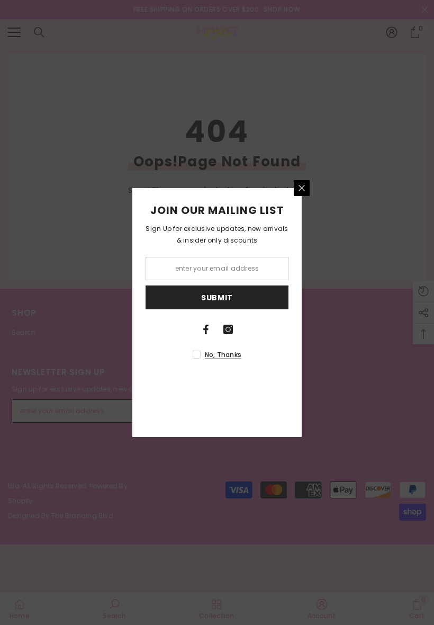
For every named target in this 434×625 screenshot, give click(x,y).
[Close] (302, 188)
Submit (217, 297)
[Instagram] (228, 329)
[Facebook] (206, 329)
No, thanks (223, 354)
